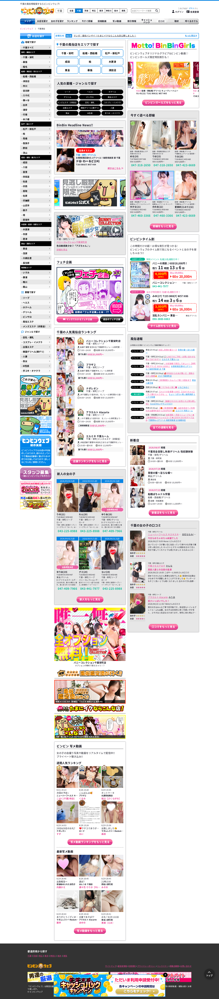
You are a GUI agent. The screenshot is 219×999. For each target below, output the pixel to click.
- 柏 (23, 133)
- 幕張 (24, 61)
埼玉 (94, 10)
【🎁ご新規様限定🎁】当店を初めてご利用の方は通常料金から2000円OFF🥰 (170, 409)
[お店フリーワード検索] (156, 10)
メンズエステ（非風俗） (67, 102)
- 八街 (24, 167)
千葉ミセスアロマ (156, 565)
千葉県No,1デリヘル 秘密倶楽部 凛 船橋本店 (167, 420)
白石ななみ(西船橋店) (189, 534)
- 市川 (24, 85)
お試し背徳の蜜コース (168, 349)
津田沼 (112, 70)
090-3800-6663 (161, 319)
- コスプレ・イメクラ (32, 342)
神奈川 (109, 10)
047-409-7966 (112, 531)
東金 (67, 70)
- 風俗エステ (28, 321)
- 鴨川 (24, 281)
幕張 (89, 70)
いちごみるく (183, 387)
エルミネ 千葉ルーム (170, 359)
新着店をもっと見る (163, 512)
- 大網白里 (27, 258)
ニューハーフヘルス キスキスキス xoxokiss (164, 534)
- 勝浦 (24, 277)
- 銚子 (24, 210)
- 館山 (24, 286)
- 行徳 (24, 114)
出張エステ (67, 108)
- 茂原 (24, 253)
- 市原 (24, 234)
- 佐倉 (24, 181)
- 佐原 (24, 195)
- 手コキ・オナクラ (31, 370)
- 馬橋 (24, 138)
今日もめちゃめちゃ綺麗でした (163, 538)
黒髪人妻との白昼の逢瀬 (160, 569)
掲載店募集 (174, 966)
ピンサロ (90, 97)
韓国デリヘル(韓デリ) (90, 108)
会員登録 (194, 11)
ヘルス (90, 91)
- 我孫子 (25, 143)
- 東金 (24, 248)
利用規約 (132, 966)
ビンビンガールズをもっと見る (163, 102)
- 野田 (24, 147)
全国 (71, 10)
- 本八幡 (25, 119)
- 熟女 (24, 361)
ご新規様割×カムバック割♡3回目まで (175, 380)
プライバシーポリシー (146, 966)
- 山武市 (25, 205)
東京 (101, 10)
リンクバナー (162, 966)
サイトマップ (110, 966)
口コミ (161, 20)
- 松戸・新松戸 (29, 128)
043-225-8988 (67, 531)
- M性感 (25, 365)
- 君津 (24, 238)
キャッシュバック (146, 21)
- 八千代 (25, 95)
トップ (27, 20)
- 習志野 (25, 90)
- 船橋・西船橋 (29, 76)
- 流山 (24, 152)
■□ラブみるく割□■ (168, 387)
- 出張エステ (28, 346)
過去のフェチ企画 (111, 319)
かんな (169, 565)
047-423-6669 (185, 165)
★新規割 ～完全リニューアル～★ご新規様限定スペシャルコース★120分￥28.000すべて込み (170, 417)
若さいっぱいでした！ (159, 600)
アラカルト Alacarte (158, 597)
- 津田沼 (25, 81)
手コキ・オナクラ (112, 113)
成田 (67, 61)
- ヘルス (25, 302)
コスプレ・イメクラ (112, 102)
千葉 (79, 10)
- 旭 (23, 214)
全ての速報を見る (163, 427)
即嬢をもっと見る (163, 226)
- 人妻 (24, 356)
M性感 (90, 113)
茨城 (86, 10)
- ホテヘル (27, 307)
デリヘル (67, 97)
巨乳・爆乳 (90, 102)
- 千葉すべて (28, 47)
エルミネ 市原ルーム (184, 410)
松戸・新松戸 (112, 53)
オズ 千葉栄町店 (165, 376)
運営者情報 (122, 966)
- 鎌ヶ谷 (25, 100)
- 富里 (24, 171)
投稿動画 (102, 20)
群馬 (123, 10)
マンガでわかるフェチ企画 (79, 319)
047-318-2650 (141, 165)
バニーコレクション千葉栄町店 (72, 241)
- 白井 (24, 104)
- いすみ (25, 272)
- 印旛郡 (25, 200)
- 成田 (24, 162)
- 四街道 (25, 176)
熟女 (67, 113)
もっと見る (190, 35)
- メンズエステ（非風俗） (34, 326)
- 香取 (24, 190)
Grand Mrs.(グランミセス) (161, 403)
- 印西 (24, 186)
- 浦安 (24, 109)
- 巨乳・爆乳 (28, 337)
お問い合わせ (185, 966)
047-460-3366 (141, 216)
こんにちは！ (186, 8)
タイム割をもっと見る (163, 326)
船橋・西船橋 (90, 53)
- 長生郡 (25, 262)
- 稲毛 (24, 66)
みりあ (172, 597)
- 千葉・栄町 (28, 57)
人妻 (112, 108)
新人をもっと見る (90, 599)
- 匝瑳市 (25, 219)
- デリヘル (27, 312)
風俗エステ (112, 97)
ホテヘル (112, 91)
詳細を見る (62, 249)
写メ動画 (117, 20)
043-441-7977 (90, 589)
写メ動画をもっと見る (90, 930)
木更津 (112, 61)
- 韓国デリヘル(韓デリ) (33, 351)
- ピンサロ (27, 316)
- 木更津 (25, 229)
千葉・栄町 (67, 53)
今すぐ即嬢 (87, 20)
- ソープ (25, 297)
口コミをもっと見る (163, 627)
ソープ (67, 91)
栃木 (116, 10)
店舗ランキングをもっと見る (90, 461)
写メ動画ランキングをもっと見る (90, 842)
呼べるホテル (191, 20)
